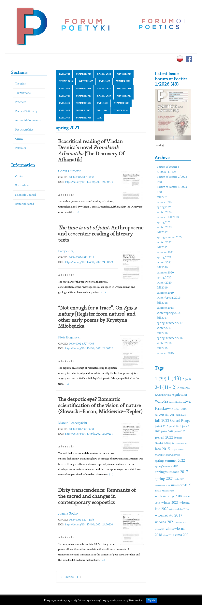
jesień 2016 (175, 426)
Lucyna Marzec (177, 449)
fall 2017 (64, 110)
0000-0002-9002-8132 (81, 177)
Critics (19, 138)
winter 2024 (124, 73)
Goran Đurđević (69, 170)
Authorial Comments (28, 120)
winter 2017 (83, 110)
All (99, 117)
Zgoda (151, 600)
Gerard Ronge (180, 420)
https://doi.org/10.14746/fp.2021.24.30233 (89, 182)
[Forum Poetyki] (31, 26)
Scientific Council (25, 195)
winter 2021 (124, 88)
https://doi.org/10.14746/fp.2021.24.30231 (89, 433)
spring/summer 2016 (170, 338)
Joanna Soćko (68, 513)
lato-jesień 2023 (181, 443)
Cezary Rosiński (175, 401)
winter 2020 (124, 95)
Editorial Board (24, 204)
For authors (22, 185)
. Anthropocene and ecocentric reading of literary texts (100, 234)
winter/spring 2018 (168, 313)
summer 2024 (83, 73)
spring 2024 (104, 73)
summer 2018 (121, 103)
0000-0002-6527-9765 (81, 343)
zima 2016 (168, 535)
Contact (20, 176)
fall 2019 (64, 103)
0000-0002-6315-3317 (81, 257)
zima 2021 (182, 534)
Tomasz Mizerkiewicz (164, 490)
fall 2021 (64, 88)
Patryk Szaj (66, 250)
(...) (77, 212)
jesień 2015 (161, 426)
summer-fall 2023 (168, 217)
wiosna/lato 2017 (168, 515)
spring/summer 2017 (170, 323)
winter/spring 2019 (168, 297)
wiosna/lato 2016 (179, 509)
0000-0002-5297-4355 (81, 519)
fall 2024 (64, 73)
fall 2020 (64, 95)
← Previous (67, 577)
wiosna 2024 (160, 529)
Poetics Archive (24, 129)
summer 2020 (83, 95)
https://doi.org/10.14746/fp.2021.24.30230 (89, 524)
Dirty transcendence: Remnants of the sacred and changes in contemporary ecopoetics (97, 496)
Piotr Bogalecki (69, 337)
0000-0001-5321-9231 (81, 429)
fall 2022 (104, 81)
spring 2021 (104, 88)
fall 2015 (64, 117)
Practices (20, 102)
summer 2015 (83, 117)
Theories (20, 83)
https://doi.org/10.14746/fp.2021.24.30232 (89, 348)
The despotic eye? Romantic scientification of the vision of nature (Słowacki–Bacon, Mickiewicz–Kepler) (100, 405)
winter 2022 (123, 81)
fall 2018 (102, 103)
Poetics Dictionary (26, 111)
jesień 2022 (164, 437)
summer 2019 (83, 103)
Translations (23, 93)
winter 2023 (86, 81)
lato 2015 (162, 448)
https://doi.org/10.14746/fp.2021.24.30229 (89, 262)
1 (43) (174, 378)
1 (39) (160, 378)
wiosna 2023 (181, 522)
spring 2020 (104, 95)
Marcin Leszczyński (72, 422)
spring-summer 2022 (169, 237)
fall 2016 (101, 110)
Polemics (20, 148)
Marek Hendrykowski (167, 455)
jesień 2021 (180, 431)
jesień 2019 (167, 431)
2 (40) (186, 378)
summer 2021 (83, 88)
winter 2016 (120, 110)
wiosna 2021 (165, 521)
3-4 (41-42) (166, 387)
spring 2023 (66, 81)
